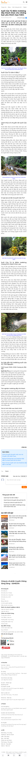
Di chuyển (4, 722)
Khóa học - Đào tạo (6, 697)
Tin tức (3, 599)
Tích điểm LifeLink (6, 617)
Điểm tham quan (21, 708)
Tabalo (7, 471)
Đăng (24, 487)
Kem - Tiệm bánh (22, 673)
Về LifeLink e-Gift (6, 597)
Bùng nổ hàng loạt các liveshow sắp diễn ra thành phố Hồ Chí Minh (13, 459)
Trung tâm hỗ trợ (6, 615)
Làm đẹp (3, 679)
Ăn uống (3, 671)
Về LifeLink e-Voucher (7, 595)
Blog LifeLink (4, 601)
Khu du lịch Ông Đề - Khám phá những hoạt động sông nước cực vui (17, 540)
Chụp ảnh (17, 667)
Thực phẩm (5, 675)
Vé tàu (3, 724)
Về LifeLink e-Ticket (6, 593)
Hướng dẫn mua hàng (7, 619)
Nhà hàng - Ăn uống (6, 732)
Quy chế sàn (4, 630)
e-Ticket (3, 703)
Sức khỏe (9, 679)
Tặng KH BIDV (13, 675)
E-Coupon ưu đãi (5, 686)
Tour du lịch (4, 719)
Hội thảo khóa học (17, 714)
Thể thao (9, 714)
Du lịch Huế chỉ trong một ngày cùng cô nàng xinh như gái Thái (17, 524)
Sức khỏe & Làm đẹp (6, 678)
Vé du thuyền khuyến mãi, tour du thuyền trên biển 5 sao (12, 455)
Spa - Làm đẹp (5, 738)
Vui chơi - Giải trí (5, 665)
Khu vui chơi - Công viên (7, 667)
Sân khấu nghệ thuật (6, 710)
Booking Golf (4, 684)
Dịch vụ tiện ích (5, 693)
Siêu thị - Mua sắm (6, 744)
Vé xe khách (8, 724)
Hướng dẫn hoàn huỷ (7, 621)
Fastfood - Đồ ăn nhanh (7, 734)
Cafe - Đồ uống (5, 736)
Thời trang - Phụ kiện (11, 694)
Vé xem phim (4, 708)
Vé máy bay (22, 724)
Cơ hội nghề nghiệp (6, 603)
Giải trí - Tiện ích (5, 746)
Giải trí (23, 667)
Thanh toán (4, 623)
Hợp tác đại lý (5, 611)
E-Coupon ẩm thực (6, 688)
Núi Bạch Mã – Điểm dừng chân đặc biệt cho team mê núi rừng (17, 532)
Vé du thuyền (11, 719)
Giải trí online (4, 668)
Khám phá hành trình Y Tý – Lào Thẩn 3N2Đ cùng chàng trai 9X (17, 564)
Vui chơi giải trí (5, 706)
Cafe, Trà (14, 673)
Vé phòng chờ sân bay (7, 726)
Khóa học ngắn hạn (6, 699)
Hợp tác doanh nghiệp (7, 609)
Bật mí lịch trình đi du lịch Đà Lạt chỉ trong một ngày (17, 516)
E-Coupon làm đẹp (17, 688)
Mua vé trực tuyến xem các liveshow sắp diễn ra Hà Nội (14, 463)
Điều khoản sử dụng (6, 605)
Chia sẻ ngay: (21, 17)
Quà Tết (3, 694)
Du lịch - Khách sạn (6, 682)
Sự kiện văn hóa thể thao (8, 713)
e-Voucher (4, 662)
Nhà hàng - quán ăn (6, 673)
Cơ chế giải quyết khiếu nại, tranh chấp (12, 632)
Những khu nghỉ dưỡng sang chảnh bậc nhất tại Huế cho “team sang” (16, 548)
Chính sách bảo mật (6, 627)
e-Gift (2, 730)
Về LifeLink (4, 591)
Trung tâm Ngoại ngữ (18, 699)
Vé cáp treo (15, 724)
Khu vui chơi (12, 708)
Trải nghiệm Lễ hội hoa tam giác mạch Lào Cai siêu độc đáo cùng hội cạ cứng (17, 556)
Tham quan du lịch (6, 717)
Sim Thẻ (18, 719)
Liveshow (3, 714)
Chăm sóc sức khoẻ (6, 740)
